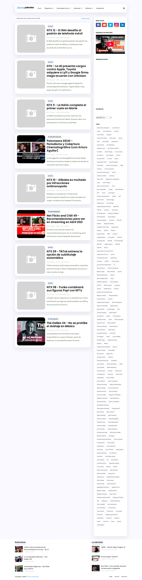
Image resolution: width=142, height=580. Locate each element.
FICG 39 (99, 247)
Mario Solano (111, 271)
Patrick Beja (100, 480)
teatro (99, 521)
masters (99, 169)
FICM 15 (107, 261)
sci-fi (113, 186)
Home (110, 576)
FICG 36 (110, 240)
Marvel (115, 466)
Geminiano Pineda (115, 432)
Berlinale (99, 244)
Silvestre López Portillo (103, 497)
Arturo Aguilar (55, 137)
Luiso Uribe (100, 466)
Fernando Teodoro (102, 333)
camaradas (105, 141)
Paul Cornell (110, 480)
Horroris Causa (118, 439)
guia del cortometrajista (104, 264)
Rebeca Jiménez (101, 295)
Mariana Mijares (117, 302)
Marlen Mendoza (111, 367)
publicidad (113, 258)
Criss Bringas (111, 309)
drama (120, 138)
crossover (117, 285)
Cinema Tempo (101, 350)
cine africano (112, 507)
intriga (110, 189)
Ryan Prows (113, 494)
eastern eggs (110, 199)
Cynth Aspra (100, 412)
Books (106, 343)
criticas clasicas (109, 169)
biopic (108, 316)
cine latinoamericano (103, 172)
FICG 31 (106, 230)
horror (104, 193)
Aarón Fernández (112, 381)
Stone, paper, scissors (109, 557)
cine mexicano (107, 131)
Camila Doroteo (101, 401)
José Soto (99, 456)
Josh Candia (100, 364)
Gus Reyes (111, 436)
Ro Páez (110, 371)
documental (100, 145)
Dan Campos (51, 37)
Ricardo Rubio (101, 340)
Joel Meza (114, 360)
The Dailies (54, 319)
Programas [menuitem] (48, 8)
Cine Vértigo (110, 203)
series (110, 319)
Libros (108, 336)
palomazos (115, 141)
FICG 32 (99, 210)
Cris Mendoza (55, 211)
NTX (51, 26)
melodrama (100, 518)
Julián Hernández (112, 364)
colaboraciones (101, 319)
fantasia (111, 220)
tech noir (105, 521)
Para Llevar (113, 138)
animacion (100, 155)
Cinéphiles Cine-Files (103, 227)
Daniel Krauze (113, 326)
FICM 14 (99, 223)
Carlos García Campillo (103, 347)
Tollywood (104, 501)
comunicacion (101, 299)
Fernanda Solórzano (102, 360)
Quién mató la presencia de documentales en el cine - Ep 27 (36, 548)
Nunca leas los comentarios (105, 251)
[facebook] (98, 25)
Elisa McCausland (113, 422)
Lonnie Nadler (116, 336)
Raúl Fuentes (100, 309)
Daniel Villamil (101, 329)
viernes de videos (102, 138)
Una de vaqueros (101, 220)
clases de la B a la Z (102, 254)
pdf (120, 196)
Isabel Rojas (100, 446)
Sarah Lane (118, 371)
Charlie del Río (111, 323)
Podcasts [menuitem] (88, 8)
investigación (101, 374)
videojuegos (100, 525)
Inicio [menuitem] (39, 8)
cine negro (119, 511)
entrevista (115, 210)
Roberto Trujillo (101, 490)
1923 (108, 234)
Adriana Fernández (113, 213)
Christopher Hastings (103, 408)
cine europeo (109, 155)
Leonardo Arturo (101, 463)
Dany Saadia (111, 217)
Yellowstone (100, 203)
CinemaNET (111, 350)
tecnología (111, 193)
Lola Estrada (100, 367)
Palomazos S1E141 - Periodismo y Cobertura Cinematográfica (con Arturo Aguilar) (67, 145)
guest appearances (102, 278)
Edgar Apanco (109, 244)
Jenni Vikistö (109, 449)
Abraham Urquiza (102, 384)
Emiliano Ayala (101, 425)
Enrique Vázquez (101, 312)
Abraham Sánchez (102, 282)
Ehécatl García (101, 422)
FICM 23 (110, 357)
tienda (119, 521)
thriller (114, 196)
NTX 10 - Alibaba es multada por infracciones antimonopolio (66, 183)
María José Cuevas (102, 470)
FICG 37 (99, 285)
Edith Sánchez (101, 217)
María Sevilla (114, 470)
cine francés (100, 511)
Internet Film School (111, 165)
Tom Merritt (100, 316)
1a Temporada (101, 240)
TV (114, 264)
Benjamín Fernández (114, 394)
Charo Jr (115, 347)
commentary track (102, 258)
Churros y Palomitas (32, 576)
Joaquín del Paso (102, 453)
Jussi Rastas (100, 460)
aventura (106, 210)
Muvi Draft (100, 179)
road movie (119, 374)
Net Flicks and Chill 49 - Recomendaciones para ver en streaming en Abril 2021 (66, 219)
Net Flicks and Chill (113, 148)
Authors (99, 343)
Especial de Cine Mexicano (104, 292)
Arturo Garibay (113, 391)
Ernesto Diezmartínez (103, 196)
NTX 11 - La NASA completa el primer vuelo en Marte (66, 107)
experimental (100, 234)
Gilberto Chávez (101, 436)
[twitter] (110, 25)
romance (99, 261)
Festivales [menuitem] (77, 8)
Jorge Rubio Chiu (102, 162)
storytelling (100, 377)
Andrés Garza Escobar (103, 302)
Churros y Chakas (102, 326)
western (110, 299)
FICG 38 (117, 244)
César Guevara (112, 415)
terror (112, 521)
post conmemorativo (103, 186)
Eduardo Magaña (114, 418)
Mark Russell (112, 312)
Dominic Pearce (101, 418)
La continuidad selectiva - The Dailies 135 (35, 558)
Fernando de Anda (102, 432)
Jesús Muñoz (119, 449)
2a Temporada (119, 240)
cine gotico (110, 511)
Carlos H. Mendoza (114, 401)
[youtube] (104, 25)
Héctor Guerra (108, 285)
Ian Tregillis (100, 336)
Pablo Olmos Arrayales (113, 477)
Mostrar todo (85, 18)
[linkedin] (122, 25)
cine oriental (115, 261)
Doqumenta (115, 227)
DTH (51, 62)
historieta (100, 514)
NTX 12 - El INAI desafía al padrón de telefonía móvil (65, 32)
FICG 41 (106, 247)
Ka (107, 460)
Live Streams (115, 128)
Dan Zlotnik (100, 353)
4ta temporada (101, 189)
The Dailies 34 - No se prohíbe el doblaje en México (67, 324)
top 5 (98, 182)
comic (112, 254)
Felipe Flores (111, 329)
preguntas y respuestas (112, 179)
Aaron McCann (101, 381)
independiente (101, 237)
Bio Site (117, 576)
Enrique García (101, 357)
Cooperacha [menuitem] (100, 8)
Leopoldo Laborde (114, 463)
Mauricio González (102, 305)
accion (116, 158)
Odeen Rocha (114, 305)
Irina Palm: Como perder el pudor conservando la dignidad (113, 567)
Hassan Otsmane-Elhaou (104, 439)
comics (118, 155)
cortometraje (108, 151)
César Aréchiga (101, 415)
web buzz (112, 175)
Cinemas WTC (116, 408)
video (98, 131)
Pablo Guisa (100, 477)
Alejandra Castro (112, 340)
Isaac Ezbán (110, 442)
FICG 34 (113, 230)
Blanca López (100, 271)
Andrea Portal (101, 323)
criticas (116, 131)
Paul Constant (101, 371)
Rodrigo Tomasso (102, 494)
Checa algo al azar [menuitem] (63, 8)
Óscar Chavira (101, 268)
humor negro (106, 182)
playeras (116, 518)
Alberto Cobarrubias (115, 384)
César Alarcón (110, 412)
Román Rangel (113, 162)
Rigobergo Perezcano (103, 487)
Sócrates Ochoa (113, 295)
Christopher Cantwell (103, 405)
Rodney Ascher (112, 490)
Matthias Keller (101, 473)
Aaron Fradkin (110, 377)
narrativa (109, 518)
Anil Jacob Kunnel (113, 388)
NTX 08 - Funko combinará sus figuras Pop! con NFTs (65, 289)
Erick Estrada (101, 429)
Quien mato (100, 199)
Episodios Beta (112, 425)
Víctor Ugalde (101, 504)
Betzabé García (114, 398)
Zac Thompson (101, 507)
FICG (98, 141)
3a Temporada (101, 213)
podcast (109, 134)
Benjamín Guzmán (102, 398)
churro (114, 172)
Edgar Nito (110, 353)
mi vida (109, 158)
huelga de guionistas (112, 514)
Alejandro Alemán (109, 223)
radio (112, 278)
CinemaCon (111, 237)
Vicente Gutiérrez (115, 501)
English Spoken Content (104, 206)
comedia (99, 151)
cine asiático (116, 316)
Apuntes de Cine (101, 391)
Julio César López (110, 456)
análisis (115, 234)
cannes (112, 275)
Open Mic (116, 206)
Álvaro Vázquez (119, 319)
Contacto (124, 576)
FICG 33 (119, 220)
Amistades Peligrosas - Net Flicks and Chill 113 (36, 567)
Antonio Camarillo (113, 268)
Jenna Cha (100, 449)
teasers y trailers (101, 175)
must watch (100, 134)
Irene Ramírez (101, 442)
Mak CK (108, 466)
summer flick (100, 158)
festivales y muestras (103, 128)
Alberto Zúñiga (101, 388)
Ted (98, 501)
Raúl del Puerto (111, 483)
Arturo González (101, 394)
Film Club (112, 333)
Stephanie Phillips (118, 497)
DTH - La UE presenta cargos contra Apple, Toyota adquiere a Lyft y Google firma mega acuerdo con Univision (67, 71)
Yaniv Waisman (111, 504)
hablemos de (107, 288)
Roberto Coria (116, 487)
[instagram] (116, 25)
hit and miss (118, 151)
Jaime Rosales (119, 189)
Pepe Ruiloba (100, 483)
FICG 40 (119, 237)
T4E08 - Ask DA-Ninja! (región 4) (113, 547)
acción (120, 271)
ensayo (99, 288)
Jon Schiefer (112, 453)
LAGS (120, 364)
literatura (110, 374)
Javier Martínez (111, 446)
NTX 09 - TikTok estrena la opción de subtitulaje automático (64, 255)
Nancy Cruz (111, 473)
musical (116, 288)
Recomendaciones (102, 275)
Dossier (99, 230)
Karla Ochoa (114, 460)
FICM (121, 165)
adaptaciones (101, 148)
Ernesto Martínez (112, 429)
